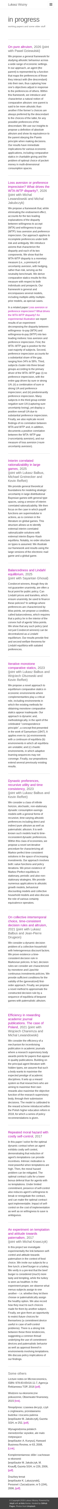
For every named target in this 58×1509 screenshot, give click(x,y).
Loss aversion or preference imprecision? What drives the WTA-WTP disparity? (28, 186)
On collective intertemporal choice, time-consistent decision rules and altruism (27, 921)
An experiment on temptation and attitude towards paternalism (28, 1233)
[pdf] (37, 1386)
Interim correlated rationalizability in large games (24, 464)
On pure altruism (20, 47)
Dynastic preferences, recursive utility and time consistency (25, 785)
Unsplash (31, 1506)
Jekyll (11, 1503)
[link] (17, 1401)
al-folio (22, 1503)
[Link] (11, 1448)
